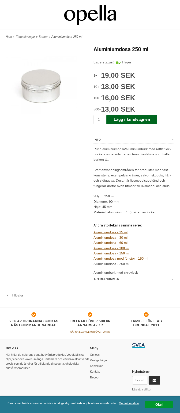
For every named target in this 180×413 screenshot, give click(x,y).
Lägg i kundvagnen (132, 119)
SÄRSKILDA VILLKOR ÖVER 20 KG (90, 332)
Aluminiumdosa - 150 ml (111, 253)
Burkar (43, 37)
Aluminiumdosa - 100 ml (111, 248)
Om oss (95, 354)
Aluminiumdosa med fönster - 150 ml (121, 258)
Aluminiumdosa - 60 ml (111, 243)
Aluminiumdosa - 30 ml (111, 237)
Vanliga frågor (99, 360)
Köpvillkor (96, 366)
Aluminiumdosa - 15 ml (111, 232)
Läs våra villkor (141, 389)
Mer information (129, 403)
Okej (159, 404)
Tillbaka (16, 295)
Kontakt (95, 371)
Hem (9, 37)
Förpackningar (25, 37)
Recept (94, 377)
